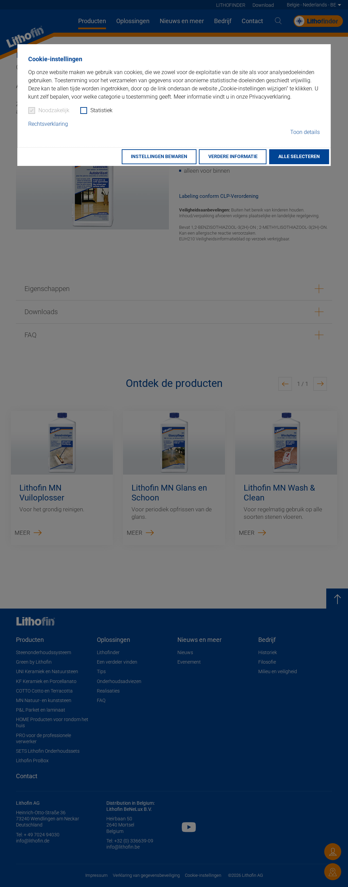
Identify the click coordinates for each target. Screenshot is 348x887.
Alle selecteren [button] (299, 156)
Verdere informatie (233, 156)
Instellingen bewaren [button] (159, 156)
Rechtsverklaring (48, 124)
